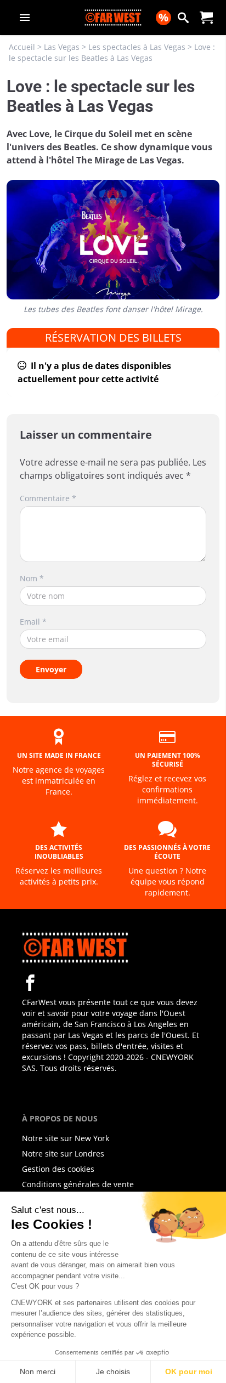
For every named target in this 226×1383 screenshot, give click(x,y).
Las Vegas (62, 47)
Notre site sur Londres (63, 1153)
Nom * (32, 578)
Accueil (22, 47)
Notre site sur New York (65, 1138)
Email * (33, 621)
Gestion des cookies (58, 1169)
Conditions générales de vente (78, 1184)
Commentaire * (48, 498)
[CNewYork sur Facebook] (30, 983)
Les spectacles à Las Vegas (136, 47)
